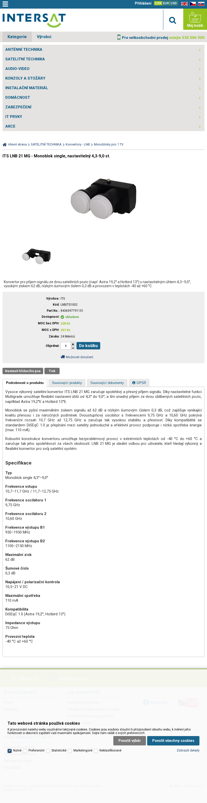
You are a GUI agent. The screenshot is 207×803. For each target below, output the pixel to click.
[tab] (25, 383)
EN (184, 4)
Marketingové (82, 750)
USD (173, 3)
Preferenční (36, 750)
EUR (166, 3)
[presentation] (25, 383)
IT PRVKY (13, 116)
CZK (158, 3)
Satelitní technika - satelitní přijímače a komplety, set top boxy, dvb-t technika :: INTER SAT (34, 20)
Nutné (17, 750)
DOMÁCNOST (17, 97)
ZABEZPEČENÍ (18, 107)
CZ (192, 4)
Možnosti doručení (79, 357)
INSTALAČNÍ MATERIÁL (26, 88)
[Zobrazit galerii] (103, 235)
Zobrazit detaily (188, 750)
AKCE (10, 126)
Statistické (58, 750)
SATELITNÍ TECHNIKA (25, 59)
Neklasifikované (110, 750)
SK (200, 4)
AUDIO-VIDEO (17, 68)
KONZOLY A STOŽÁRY (25, 78)
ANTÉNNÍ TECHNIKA (23, 49)
